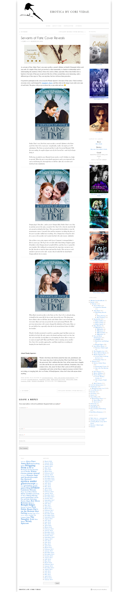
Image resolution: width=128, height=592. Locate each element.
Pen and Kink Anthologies (98, 336)
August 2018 (48, 481)
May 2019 (48, 468)
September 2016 (50, 517)
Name (22, 428)
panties (23, 497)
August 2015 (48, 539)
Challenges (94, 386)
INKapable (100, 329)
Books (92, 302)
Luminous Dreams (100, 307)
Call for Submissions (97, 385)
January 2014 (49, 566)
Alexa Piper (97, 305)
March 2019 (48, 471)
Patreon (93, 426)
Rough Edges (99, 344)
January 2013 (49, 579)
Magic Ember (99, 321)
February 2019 (49, 473)
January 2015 (49, 551)
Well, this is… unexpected (99, 418)
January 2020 (49, 463)
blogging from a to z (28, 466)
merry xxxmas (26, 493)
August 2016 (48, 519)
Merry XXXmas (98, 373)
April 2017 (48, 507)
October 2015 (49, 535)
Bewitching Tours (97, 398)
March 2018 (48, 490)
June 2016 (48, 522)
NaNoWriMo (94, 407)
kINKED (97, 339)
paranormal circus (32, 497)
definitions (23, 475)
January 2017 (49, 512)
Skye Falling (101, 317)
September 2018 (50, 480)
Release (31, 503)
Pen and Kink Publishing (64, 377)
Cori (24, 41)
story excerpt (29, 515)
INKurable (100, 334)
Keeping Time (44, 379)
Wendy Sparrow (38, 381)
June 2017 (48, 503)
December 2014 (49, 552)
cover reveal (32, 379)
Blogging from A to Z (99, 388)
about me (23, 461)
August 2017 (48, 502)
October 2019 (49, 464)
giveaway (28, 485)
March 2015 (48, 547)
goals (35, 485)
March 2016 (48, 527)
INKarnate (100, 331)
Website (22, 441)
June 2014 (48, 559)
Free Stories (97, 371)
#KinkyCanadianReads (98, 300)
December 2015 (49, 532)
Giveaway (94, 393)
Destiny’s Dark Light (97, 425)
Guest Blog (94, 397)
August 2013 (48, 569)
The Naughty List (99, 351)
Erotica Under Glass (100, 363)
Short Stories (98, 383)
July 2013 (48, 571)
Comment (23, 407)
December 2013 (49, 568)
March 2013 (48, 578)
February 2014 (49, 564)
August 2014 (48, 557)
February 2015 (49, 549)
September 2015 (50, 537)
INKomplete (99, 327)
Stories (79, 26)
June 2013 (48, 573)
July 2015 (48, 541)
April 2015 (48, 546)
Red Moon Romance (97, 412)
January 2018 (49, 493)
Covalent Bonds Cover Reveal (72, 31)
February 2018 (49, 492)
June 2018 (48, 485)
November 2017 (49, 497)
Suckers (23, 31)
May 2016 (48, 524)
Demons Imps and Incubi (29, 476)
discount (34, 477)
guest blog (26, 487)
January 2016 (49, 530)
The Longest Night (101, 380)
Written (94, 361)
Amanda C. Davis (47, 83)
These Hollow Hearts (100, 353)
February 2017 (49, 510)
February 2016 (49, 529)
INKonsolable (101, 332)
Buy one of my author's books (99, 149)
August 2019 (48, 466)
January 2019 (49, 475)
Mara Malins (97, 326)
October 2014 (49, 556)
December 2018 (49, 476)
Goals (92, 395)
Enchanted (97, 319)
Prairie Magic (98, 375)
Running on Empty (26, 507)
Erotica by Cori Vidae (30, 589)
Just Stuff (93, 405)
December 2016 (49, 513)
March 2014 (48, 562)
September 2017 (50, 500)
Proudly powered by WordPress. (100, 589)
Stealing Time (71, 379)
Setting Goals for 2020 (98, 420)
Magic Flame (99, 322)
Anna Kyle (97, 310)
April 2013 (48, 576)
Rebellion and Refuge (102, 341)
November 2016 (49, 515)
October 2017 (49, 498)
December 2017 (49, 495)
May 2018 (48, 486)
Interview (97, 402)
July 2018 (48, 483)
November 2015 (49, 534)
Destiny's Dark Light (101, 348)
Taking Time (26, 381)
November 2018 (49, 478)
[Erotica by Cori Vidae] (64, 13)
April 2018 (48, 488)
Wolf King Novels (100, 312)
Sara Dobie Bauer (99, 346)
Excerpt (93, 392)
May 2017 (48, 505)
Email (22, 435)
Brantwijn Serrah (26, 469)
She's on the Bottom (29, 510)
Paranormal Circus (101, 366)
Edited (94, 304)
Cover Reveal (47, 377)
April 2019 (48, 470)
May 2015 (48, 544)
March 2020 (48, 461)
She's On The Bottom (101, 368)
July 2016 (48, 520)
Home (48, 26)
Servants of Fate (58, 379)
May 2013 (48, 574)
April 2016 (48, 525)
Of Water (23, 495)
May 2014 (48, 561)
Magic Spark (99, 324)
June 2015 (48, 542)
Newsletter (68, 26)
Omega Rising (101, 316)
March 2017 (48, 508)
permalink (62, 381)
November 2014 (49, 554)
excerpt (31, 483)
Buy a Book (99, 144)
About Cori (56, 26)
